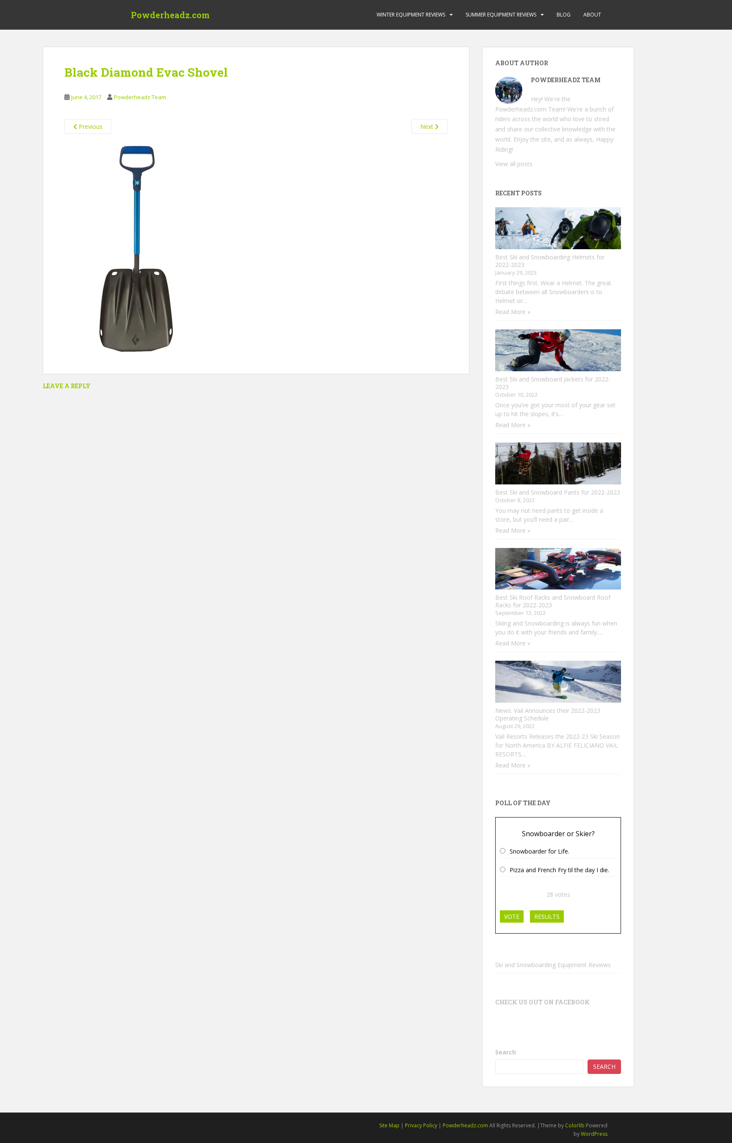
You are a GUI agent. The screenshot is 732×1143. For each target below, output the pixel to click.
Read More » (512, 312)
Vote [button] (511, 916)
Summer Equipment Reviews (501, 14)
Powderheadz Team (140, 97)
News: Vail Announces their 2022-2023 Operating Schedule (547, 714)
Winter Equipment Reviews (411, 14)
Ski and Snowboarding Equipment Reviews (553, 965)
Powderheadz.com (170, 14)
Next (427, 126)
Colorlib (575, 1125)
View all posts (513, 164)
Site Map (389, 1125)
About (592, 14)
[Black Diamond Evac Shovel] (134, 248)
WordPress (594, 1133)
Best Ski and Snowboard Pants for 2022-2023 (557, 492)
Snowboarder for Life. (539, 851)
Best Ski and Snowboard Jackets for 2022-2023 (552, 383)
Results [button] (547, 916)
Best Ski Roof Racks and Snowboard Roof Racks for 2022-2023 (552, 601)
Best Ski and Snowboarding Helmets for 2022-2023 (549, 261)
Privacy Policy (421, 1125)
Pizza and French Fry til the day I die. (559, 870)
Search (505, 1052)
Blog (564, 14)
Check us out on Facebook (542, 1002)
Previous (90, 126)
